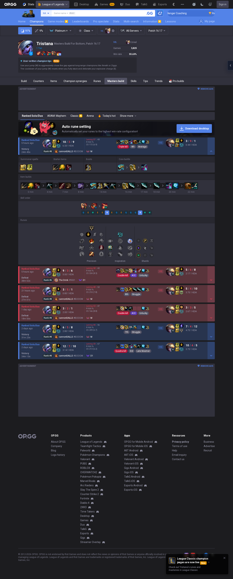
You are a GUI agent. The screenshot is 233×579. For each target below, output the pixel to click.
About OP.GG (58, 441)
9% (41, 30)
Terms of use (179, 446)
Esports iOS (130, 489)
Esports (84, 533)
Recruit (208, 450)
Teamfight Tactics (90, 446)
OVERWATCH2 (88, 472)
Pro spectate (101, 21)
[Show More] (194, 4)
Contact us (178, 459)
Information (151, 21)
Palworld (85, 450)
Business (209, 441)
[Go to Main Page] (10, 4)
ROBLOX (85, 467)
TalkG (83, 529)
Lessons (170, 21)
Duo (82, 524)
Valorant (85, 459)
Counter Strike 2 (89, 494)
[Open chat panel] (230, 65)
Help (174, 450)
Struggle (136, 294)
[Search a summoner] (149, 13)
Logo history (58, 454)
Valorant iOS (131, 463)
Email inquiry (179, 454)
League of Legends (53, 4)
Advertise (209, 446)
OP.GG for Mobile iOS (136, 446)
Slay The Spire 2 (89, 489)
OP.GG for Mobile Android (138, 441)
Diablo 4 (84, 502)
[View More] (182, 4)
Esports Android (133, 485)
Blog (53, 450)
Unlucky (143, 275)
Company (56, 446)
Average (142, 146)
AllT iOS (128, 454)
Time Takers (87, 511)
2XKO (83, 507)
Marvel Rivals (87, 481)
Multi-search (131, 21)
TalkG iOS (129, 481)
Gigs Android (131, 467)
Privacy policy (180, 441)
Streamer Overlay (90, 542)
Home (21, 21)
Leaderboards (80, 21)
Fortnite (84, 498)
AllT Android (131, 450)
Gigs (82, 537)
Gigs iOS (129, 472)
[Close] (224, 557)
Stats (116, 21)
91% (27, 30)
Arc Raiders (87, 485)
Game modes (57, 21)
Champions (37, 21)
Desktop (85, 515)
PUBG (83, 463)
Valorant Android (134, 459)
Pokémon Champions (92, 454)
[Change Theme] (202, 4)
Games (84, 520)
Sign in (222, 4)
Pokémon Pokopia (90, 476)
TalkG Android (132, 476)
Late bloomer (143, 351)
